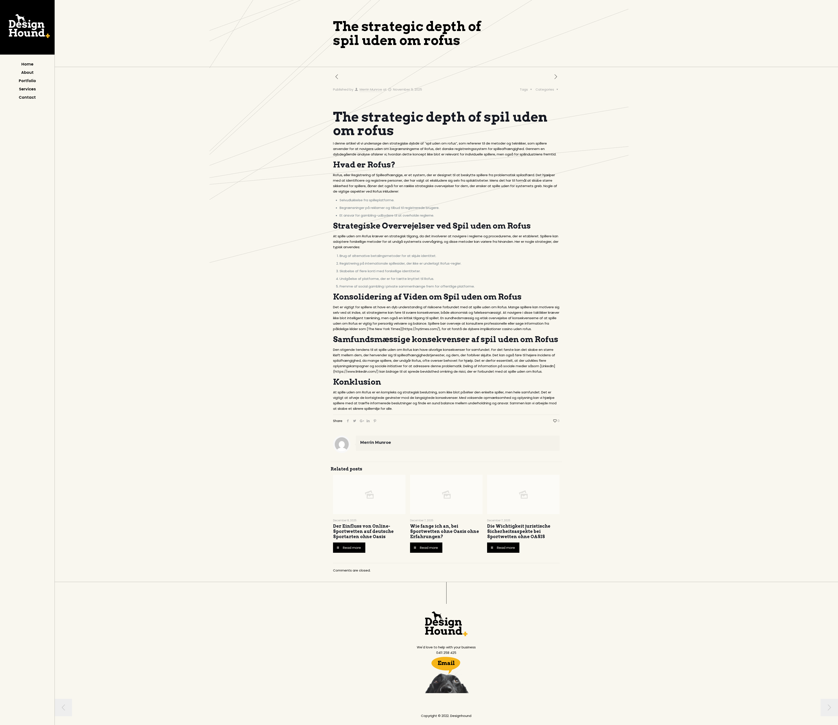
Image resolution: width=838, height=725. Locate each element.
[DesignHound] (27, 28)
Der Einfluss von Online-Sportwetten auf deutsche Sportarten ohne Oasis (363, 531)
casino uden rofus (516, 329)
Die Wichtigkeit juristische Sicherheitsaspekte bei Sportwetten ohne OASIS (518, 531)
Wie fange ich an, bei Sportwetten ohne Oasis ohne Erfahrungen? (444, 531)
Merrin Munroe (371, 89)
